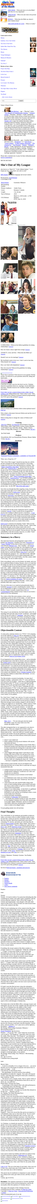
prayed (9, 511)
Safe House (28, 141)
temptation (18, 833)
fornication (15, 797)
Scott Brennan (13, 177)
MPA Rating (4, 174)
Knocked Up (30, 542)
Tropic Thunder (5, 544)
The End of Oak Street (6, 43)
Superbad (20, 615)
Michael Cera (13, 545)
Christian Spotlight (26, 672)
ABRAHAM (11, 14)
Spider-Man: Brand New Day (8, 46)
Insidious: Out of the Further (8, 40)
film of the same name (22, 486)
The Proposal (16, 145)
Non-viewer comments (10, 886)
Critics (6, 885)
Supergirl (3, 60)
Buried (24, 145)
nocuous (9, 587)
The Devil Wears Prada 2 (7, 71)
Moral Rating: (5, 182)
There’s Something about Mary (10, 467)
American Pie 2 (12, 468)
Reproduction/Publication (25, 1191)
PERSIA (10, 19)
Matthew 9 (12, 1026)
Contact (4, 1192)
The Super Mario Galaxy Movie (9, 88)
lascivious (11, 495)
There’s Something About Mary (23, 476)
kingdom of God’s (6, 852)
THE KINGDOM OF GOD (16, 23)
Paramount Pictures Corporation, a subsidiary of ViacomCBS (18, 455)
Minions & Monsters (6, 57)
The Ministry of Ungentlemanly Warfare (16, 113)
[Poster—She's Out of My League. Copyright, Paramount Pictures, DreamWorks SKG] (9, 224)
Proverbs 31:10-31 (30, 1146)
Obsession (3, 85)
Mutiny (2, 38)
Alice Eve (4, 424)
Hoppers (3, 91)
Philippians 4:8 (22, 1155)
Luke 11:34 (4, 1166)
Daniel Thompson (6, 1031)
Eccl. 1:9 (3, 826)
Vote (9, 846)
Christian (20, 849)
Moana (2, 52)
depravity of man (16, 826)
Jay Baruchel (15, 424)
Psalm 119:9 (21, 656)
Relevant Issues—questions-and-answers (18, 867)
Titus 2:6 (16, 635)
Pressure (3, 80)
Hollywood (16, 492)
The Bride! (3, 94)
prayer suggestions (6, 157)
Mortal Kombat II (5, 77)
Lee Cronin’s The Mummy (7, 83)
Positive (6, 878)
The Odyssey (4, 49)
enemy (13, 850)
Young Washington (5, 55)
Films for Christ (26, 1189)
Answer (11, 346)
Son (15, 852)
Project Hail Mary (5, 68)
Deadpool (17, 141)
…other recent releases (6, 97)
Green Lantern (9, 143)
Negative (6, 881)
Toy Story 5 (4, 63)
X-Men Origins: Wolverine (22, 143)
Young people (8, 883)
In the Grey (4, 74)
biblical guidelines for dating (14, 579)
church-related (10, 823)
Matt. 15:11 (7, 721)
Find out (3, 410)
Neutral (6, 880)
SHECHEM (11, 10)
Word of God (13, 656)
